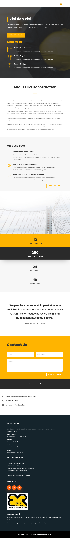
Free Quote (54, 186)
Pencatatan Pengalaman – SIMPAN (19, 475)
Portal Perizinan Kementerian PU (18, 470)
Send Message (54, 374)
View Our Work (16, 35)
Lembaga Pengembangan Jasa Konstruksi (21, 468)
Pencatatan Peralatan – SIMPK (17, 473)
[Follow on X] (35, 383)
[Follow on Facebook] (30, 383)
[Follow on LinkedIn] (40, 383)
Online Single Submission (16, 463)
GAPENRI (11, 461)
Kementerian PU (13, 466)
